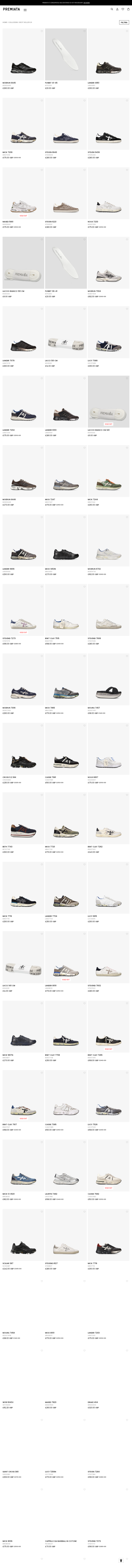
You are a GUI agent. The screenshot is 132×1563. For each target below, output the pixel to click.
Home (5, 22)
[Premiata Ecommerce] (11, 10)
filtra (124, 22)
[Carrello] (128, 9)
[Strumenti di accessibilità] (121, 1560)
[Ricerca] (112, 9)
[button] (42, 31)
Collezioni (13, 22)
